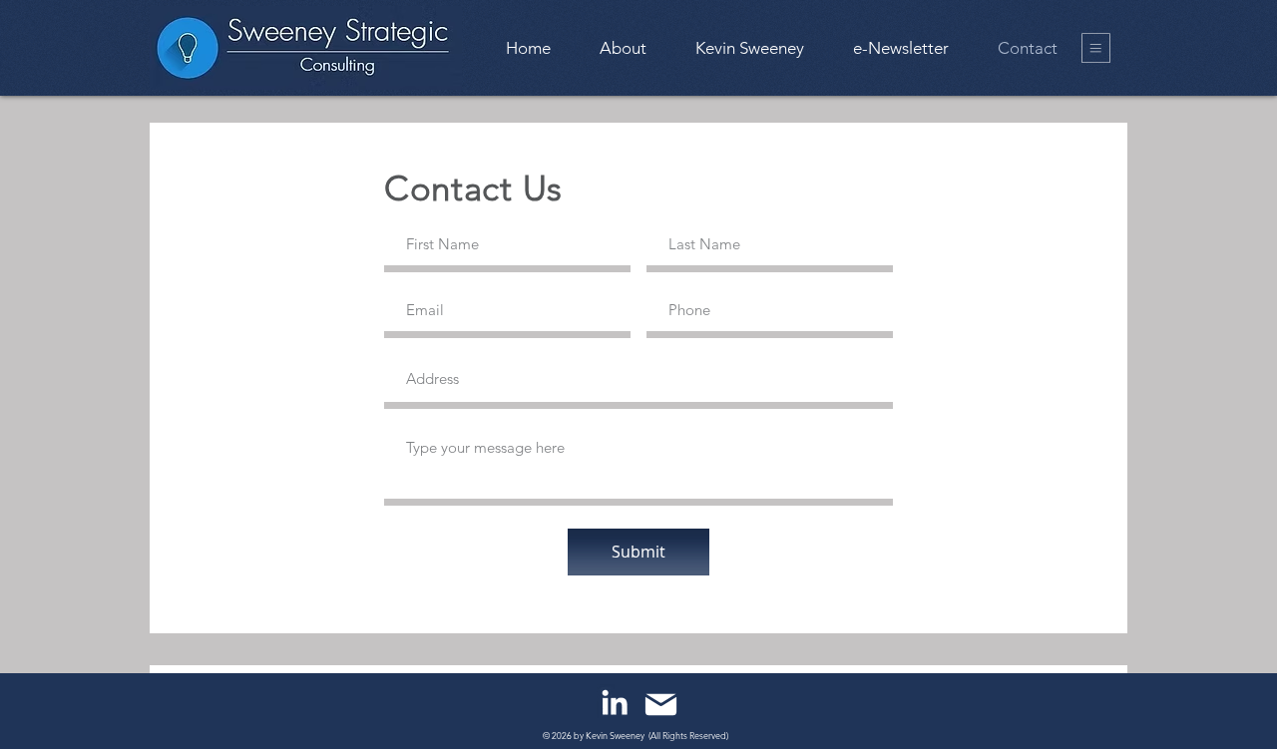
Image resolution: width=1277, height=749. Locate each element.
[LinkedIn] (615, 702)
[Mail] (660, 704)
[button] (1095, 48)
